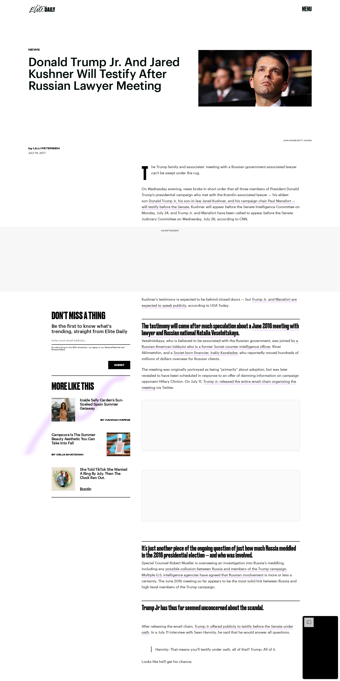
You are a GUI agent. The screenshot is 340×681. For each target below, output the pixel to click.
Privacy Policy (58, 349)
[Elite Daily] (42, 9)
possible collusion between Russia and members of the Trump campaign (225, 569)
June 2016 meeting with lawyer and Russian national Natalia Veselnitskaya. (220, 329)
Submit (119, 364)
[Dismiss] (334, 619)
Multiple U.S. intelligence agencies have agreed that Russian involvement (202, 575)
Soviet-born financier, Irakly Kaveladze (205, 352)
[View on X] (220, 425)
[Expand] (307, 619)
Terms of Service (112, 347)
